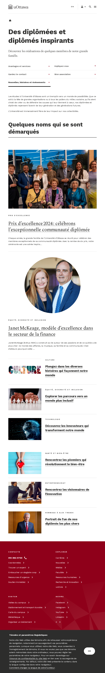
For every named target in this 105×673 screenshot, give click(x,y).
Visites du (17, 602)
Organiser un (20, 622)
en (72, 7)
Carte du (16, 612)
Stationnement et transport (25, 607)
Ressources (18, 577)
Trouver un (17, 567)
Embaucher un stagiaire (22, 572)
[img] (18, 6)
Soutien (16, 582)
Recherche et (67, 582)
